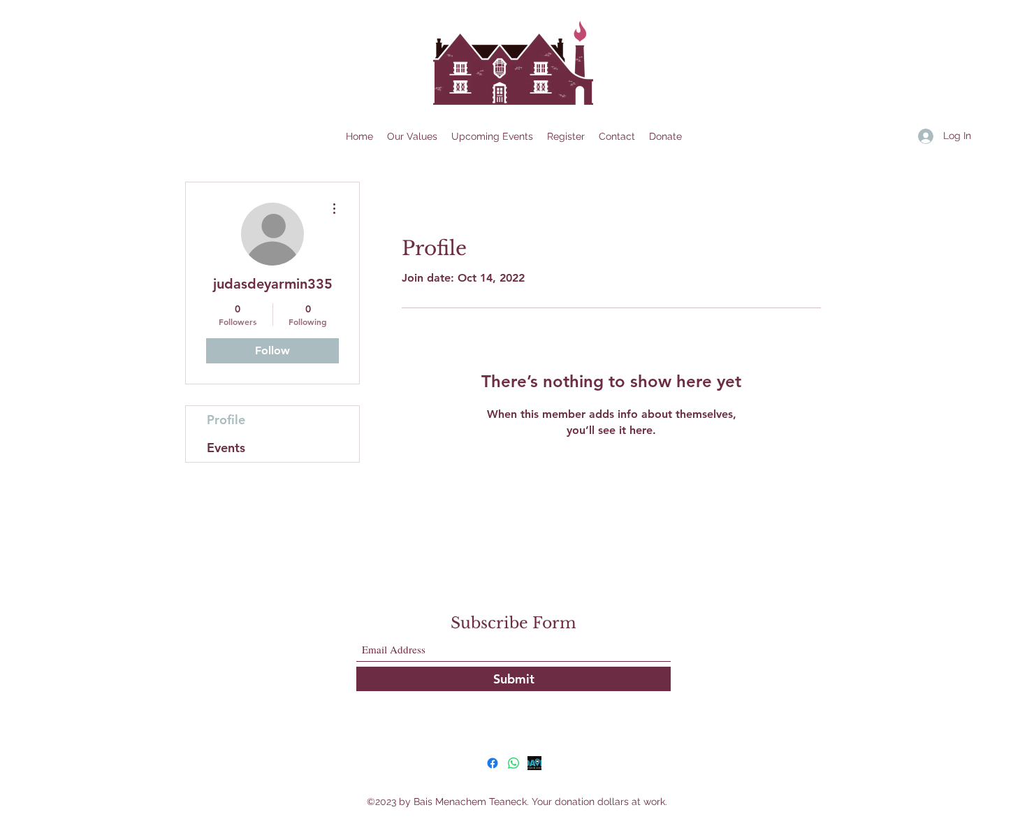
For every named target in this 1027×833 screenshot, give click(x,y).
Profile (226, 420)
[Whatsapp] (513, 763)
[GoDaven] (534, 763)
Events (226, 448)
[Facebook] (493, 763)
